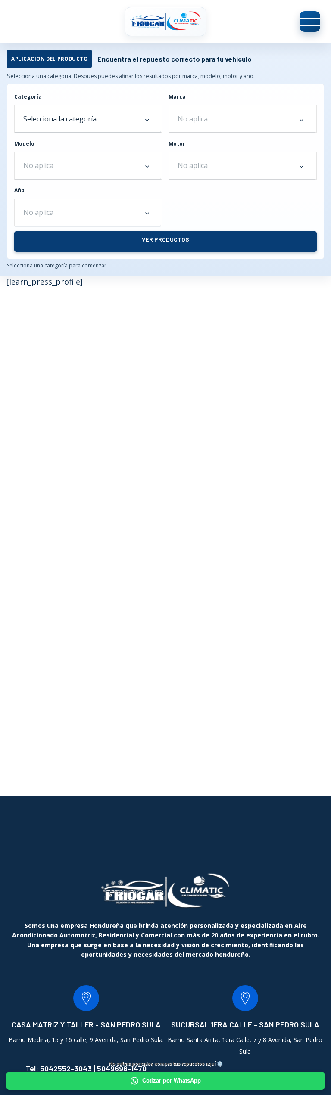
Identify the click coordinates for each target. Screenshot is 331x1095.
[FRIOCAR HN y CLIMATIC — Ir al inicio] (165, 21)
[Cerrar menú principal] (310, 21)
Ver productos (165, 239)
